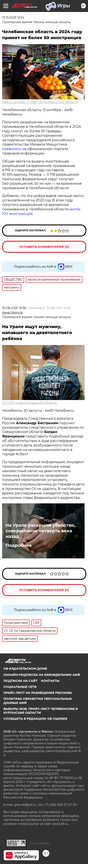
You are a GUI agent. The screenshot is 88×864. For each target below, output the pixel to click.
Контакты (50, 681)
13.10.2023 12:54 (13, 17)
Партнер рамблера (40, 843)
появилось (11, 149)
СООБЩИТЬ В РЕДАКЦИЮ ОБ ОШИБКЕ (35, 719)
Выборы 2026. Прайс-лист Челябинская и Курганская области (40, 711)
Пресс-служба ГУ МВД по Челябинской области (40, 102)
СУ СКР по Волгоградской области (29, 403)
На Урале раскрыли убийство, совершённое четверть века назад (40, 531)
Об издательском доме (25, 669)
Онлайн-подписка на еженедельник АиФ (41, 675)
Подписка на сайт (20, 681)
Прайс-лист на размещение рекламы (37, 693)
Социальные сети (20, 687)
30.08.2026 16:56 (14, 308)
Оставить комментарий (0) (44, 247)
